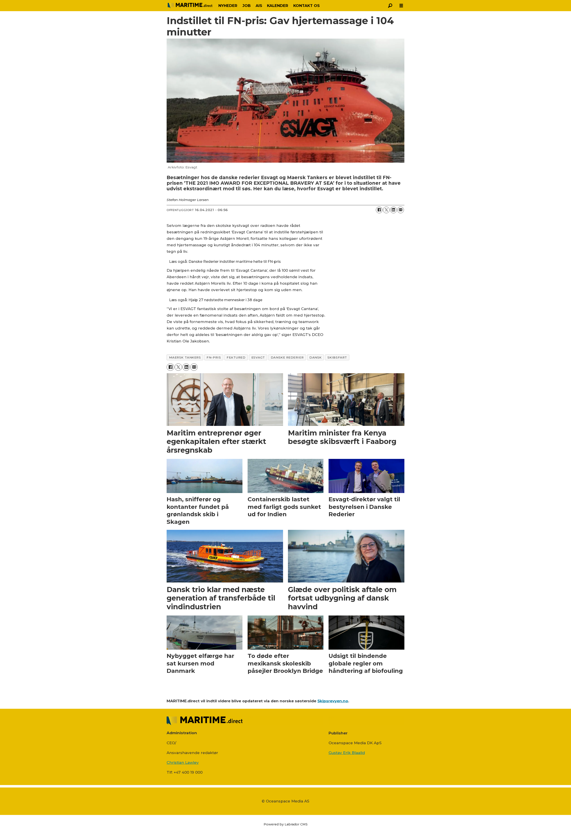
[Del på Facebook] (379, 210)
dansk (315, 357)
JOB (246, 5)
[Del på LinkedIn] (393, 210)
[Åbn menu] (401, 5)
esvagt (258, 357)
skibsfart (337, 357)
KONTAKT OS (306, 5)
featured (236, 357)
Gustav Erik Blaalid (347, 752)
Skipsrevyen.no (332, 701)
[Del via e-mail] (400, 210)
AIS (259, 5)
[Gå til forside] (190, 5)
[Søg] (390, 5)
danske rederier (287, 357)
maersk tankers (185, 357)
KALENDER (277, 5)
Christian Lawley (183, 762)
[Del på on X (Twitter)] (386, 210)
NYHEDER (227, 5)
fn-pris (214, 357)
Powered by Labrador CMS (286, 824)
